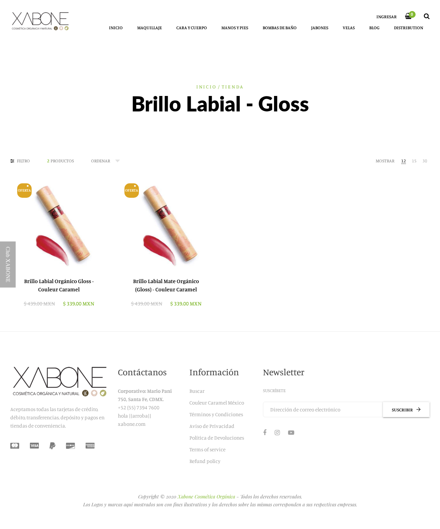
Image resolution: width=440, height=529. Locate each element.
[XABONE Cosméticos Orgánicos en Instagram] (277, 432)
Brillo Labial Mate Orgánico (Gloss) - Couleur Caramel (166, 285)
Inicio (206, 86)
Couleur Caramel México (216, 402)
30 (424, 160)
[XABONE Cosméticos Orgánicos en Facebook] (264, 432)
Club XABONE (8, 264)
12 (403, 160)
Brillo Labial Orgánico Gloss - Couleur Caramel (59, 285)
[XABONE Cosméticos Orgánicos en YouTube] (291, 432)
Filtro (23, 160)
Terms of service (207, 449)
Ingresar (386, 16)
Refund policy (204, 461)
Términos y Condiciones (216, 414)
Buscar (197, 391)
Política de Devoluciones (216, 437)
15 (414, 160)
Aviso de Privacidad (211, 426)
